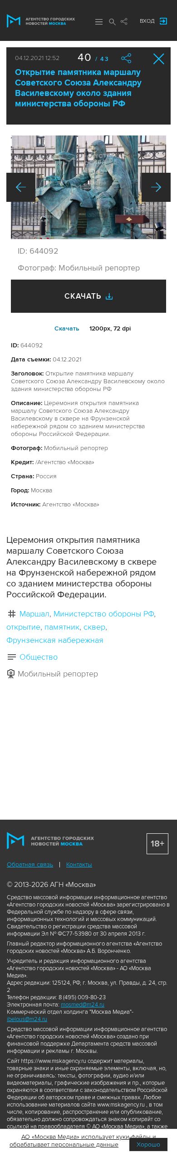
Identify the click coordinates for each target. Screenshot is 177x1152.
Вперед (156, 187)
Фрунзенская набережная (54, 640)
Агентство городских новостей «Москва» (41, 20)
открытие (23, 627)
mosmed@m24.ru (82, 1004)
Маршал (34, 614)
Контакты (79, 864)
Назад (20, 187)
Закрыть (159, 59)
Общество (39, 657)
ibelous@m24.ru (27, 1019)
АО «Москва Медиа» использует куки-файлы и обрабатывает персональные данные (83, 1140)
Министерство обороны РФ (104, 614)
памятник (61, 627)
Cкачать (66, 328)
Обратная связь (30, 864)
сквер (94, 627)
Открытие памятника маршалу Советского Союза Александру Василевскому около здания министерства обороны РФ (78, 88)
